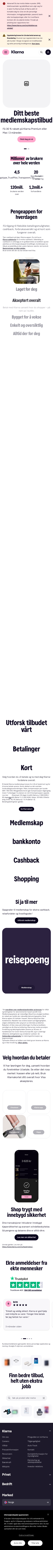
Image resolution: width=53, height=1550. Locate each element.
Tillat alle (35, 1543)
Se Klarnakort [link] (26, 809)
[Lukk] (48, 1514)
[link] (14, 1102)
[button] (49, 16)
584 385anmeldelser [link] (33, 1290)
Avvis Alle (18, 1543)
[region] (26, 1530)
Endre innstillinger (26, 1535)
